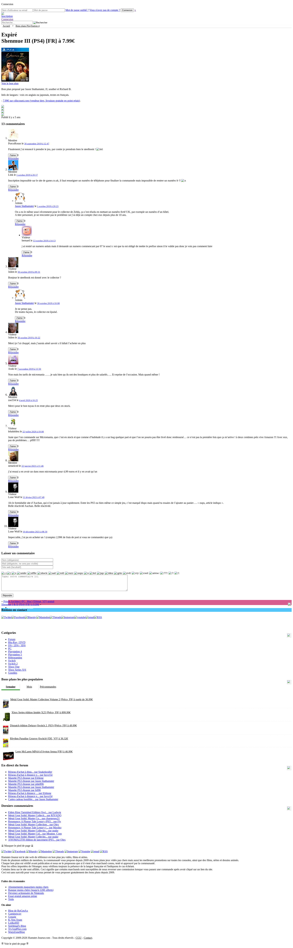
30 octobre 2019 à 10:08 (48, 303)
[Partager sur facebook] (2, 106)
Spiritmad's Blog (17, 925)
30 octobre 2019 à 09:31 (29, 272)
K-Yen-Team (15, 919)
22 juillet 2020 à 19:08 (33, 431)
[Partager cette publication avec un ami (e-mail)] (2, 114)
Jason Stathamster (24, 206)
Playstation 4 (15, 651)
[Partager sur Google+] (2, 112)
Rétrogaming (15, 657)
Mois (29, 686)
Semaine (10, 686)
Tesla (11, 899)
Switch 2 (13, 663)
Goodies (12, 672)
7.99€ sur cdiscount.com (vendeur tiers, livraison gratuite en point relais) (41, 100)
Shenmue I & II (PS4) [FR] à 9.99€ (20, 604)
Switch (12, 660)
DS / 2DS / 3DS (17, 645)
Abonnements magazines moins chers (28, 887)
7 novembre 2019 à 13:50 (29, 369)
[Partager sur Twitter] (2, 109)
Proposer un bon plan (20, 607)
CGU (79, 937)
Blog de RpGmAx (18, 910)
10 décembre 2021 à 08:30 (35, 531)
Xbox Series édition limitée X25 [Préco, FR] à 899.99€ (41, 712)
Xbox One (13, 666)
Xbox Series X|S (17, 669)
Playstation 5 (15, 654)
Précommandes (48, 686)
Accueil (6, 26)
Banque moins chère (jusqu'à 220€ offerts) (30, 890)
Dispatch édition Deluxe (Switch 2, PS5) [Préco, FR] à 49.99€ (43, 725)
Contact (88, 937)
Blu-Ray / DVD (16, 642)
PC (10, 648)
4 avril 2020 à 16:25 (28, 400)
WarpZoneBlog (16, 932)
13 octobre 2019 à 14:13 (44, 240)
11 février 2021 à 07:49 (33, 497)
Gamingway (14, 913)
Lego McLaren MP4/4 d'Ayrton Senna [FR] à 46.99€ (44, 751)
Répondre (13, 158)
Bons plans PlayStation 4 (28, 26)
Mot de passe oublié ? (77, 10)
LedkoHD (13, 922)
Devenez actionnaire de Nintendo (26, 893)
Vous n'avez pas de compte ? (104, 10)
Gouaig (12, 916)
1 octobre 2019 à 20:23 (47, 206)
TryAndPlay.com (17, 929)
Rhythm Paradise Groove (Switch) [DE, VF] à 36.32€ (39, 738)
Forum (11, 639)
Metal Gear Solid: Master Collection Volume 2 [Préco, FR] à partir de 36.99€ (51, 699)
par (30, 771)
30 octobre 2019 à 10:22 (29, 337)
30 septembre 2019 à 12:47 (36, 143)
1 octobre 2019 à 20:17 (27, 175)
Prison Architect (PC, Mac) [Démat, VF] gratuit (28, 601)
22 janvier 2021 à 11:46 (33, 466)
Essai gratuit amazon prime (22, 896)
